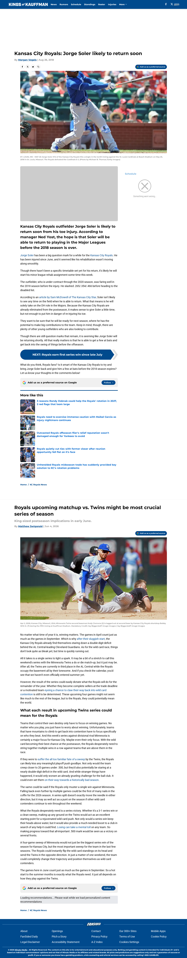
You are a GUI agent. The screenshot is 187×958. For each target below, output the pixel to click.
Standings (89, 4)
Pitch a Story (59, 936)
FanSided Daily (29, 936)
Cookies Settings (129, 942)
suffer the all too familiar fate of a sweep (61, 759)
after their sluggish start (91, 638)
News (54, 4)
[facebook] (166, 4)
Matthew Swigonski (30, 526)
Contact (96, 931)
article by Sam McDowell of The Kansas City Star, (68, 297)
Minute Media (21, 950)
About (23, 931)
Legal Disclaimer (30, 942)
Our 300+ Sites (127, 931)
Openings (57, 931)
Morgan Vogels (27, 59)
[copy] (38, 67)
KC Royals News (38, 484)
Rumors (64, 4)
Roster (101, 4)
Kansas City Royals (101, 255)
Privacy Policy (99, 936)
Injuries (112, 4)
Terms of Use (127, 936)
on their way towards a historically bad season (72, 779)
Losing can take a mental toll (74, 827)
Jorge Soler (27, 255)
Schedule (76, 4)
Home (23, 484)
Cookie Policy (159, 936)
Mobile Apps (158, 931)
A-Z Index (97, 942)
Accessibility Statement (66, 942)
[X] (172, 4)
